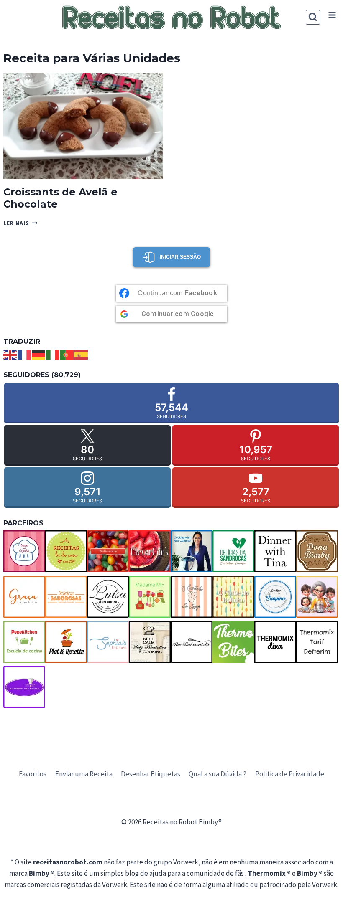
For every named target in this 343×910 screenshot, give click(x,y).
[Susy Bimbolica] (150, 642)
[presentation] (83, 126)
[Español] (81, 354)
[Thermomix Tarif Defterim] (317, 642)
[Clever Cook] (150, 551)
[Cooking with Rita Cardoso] (191, 551)
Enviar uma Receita (84, 773)
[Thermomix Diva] (275, 642)
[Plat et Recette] (66, 642)
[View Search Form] (313, 17)
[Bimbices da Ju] (108, 551)
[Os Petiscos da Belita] (317, 597)
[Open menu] (332, 15)
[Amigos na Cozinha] (24, 551)
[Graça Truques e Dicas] (24, 597)
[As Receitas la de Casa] (66, 551)
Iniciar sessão (180, 257)
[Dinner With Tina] (275, 551)
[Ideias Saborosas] (66, 597)
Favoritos (32, 773)
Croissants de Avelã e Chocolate (60, 198)
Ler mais (20, 223)
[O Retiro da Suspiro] (275, 597)
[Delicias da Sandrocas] (233, 551)
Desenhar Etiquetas (150, 773)
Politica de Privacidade (289, 773)
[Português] (67, 354)
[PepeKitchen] (24, 642)
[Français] (25, 354)
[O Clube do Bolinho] (233, 597)
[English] (10, 354)
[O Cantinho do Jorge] (191, 597)
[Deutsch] (39, 354)
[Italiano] (53, 354)
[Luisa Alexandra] (108, 597)
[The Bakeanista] (191, 642)
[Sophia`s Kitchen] (108, 642)
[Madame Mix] (150, 597)
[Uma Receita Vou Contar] (24, 687)
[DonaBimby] (317, 551)
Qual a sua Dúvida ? (217, 773)
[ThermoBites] (233, 642)
